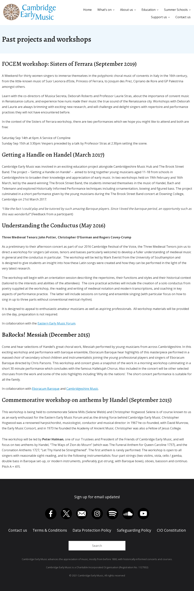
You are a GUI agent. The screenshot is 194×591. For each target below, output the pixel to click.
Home (87, 10)
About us (126, 10)
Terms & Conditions (50, 530)
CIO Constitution (171, 530)
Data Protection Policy (92, 530)
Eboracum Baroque (45, 389)
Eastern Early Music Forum (56, 323)
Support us (159, 17)
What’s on (104, 10)
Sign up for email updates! (97, 496)
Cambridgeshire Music (82, 389)
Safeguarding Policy (134, 530)
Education (149, 10)
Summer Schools (176, 10)
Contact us (183, 17)
